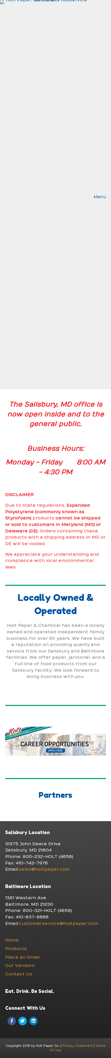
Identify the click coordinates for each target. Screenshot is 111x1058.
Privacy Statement (77, 1046)
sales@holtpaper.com (44, 869)
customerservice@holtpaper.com (58, 923)
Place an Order (22, 957)
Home (12, 940)
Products (16, 948)
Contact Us (18, 974)
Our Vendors (20, 965)
